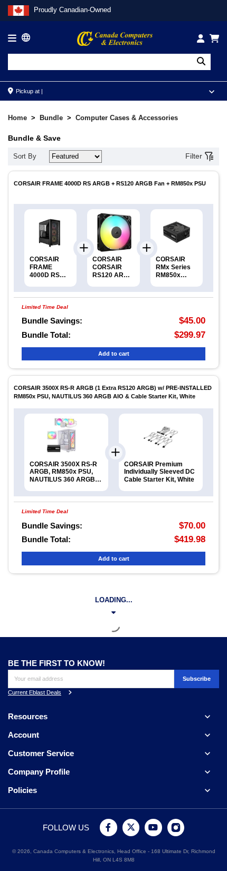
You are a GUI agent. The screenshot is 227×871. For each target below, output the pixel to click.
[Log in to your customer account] (200, 38)
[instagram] (176, 827)
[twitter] (131, 827)
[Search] (201, 62)
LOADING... (114, 600)
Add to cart (113, 353)
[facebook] (108, 827)
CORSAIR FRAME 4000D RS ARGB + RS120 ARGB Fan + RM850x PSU (110, 183)
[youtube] (153, 827)
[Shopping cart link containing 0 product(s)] (214, 38)
